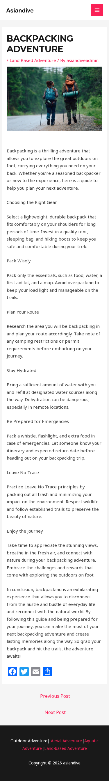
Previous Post (55, 696)
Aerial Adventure (66, 740)
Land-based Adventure (65, 748)
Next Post (55, 712)
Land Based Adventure (33, 60)
